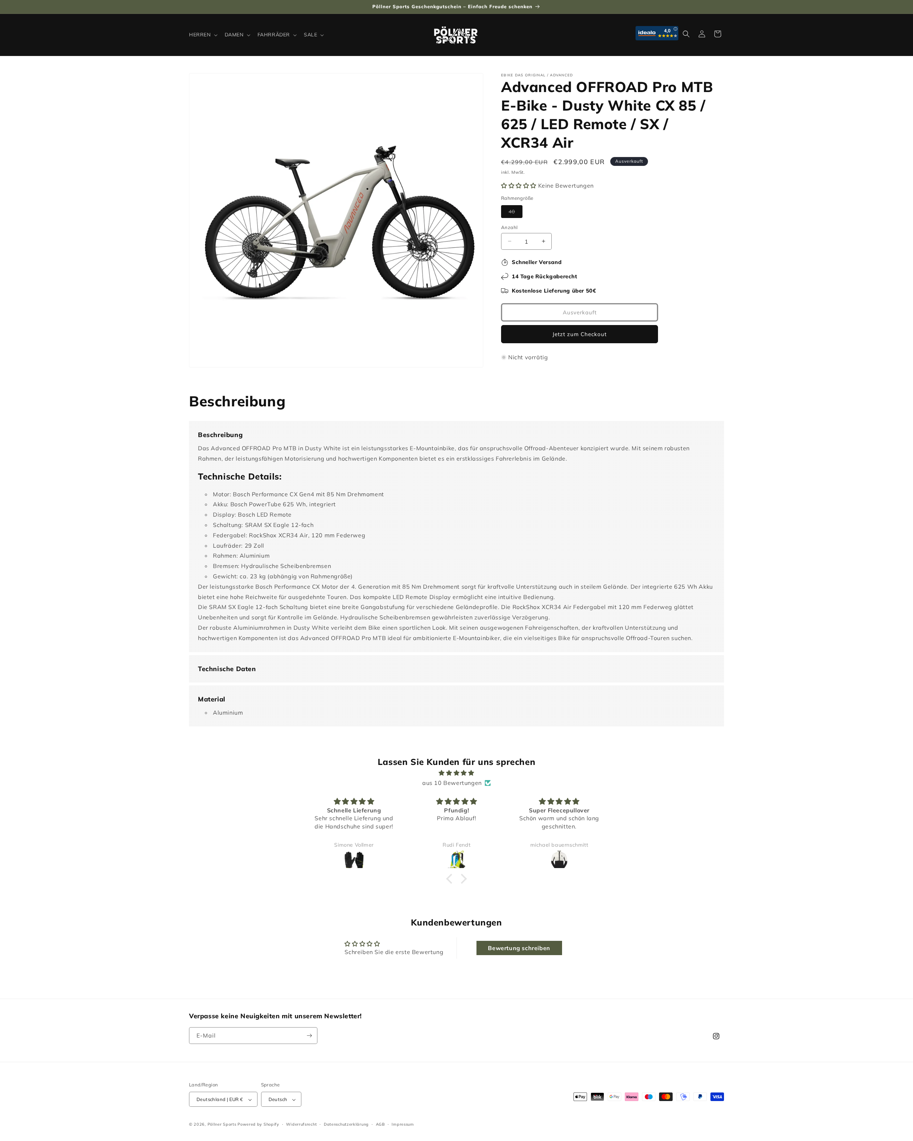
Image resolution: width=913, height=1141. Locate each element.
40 (515, 213)
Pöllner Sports (222, 1124)
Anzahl (509, 227)
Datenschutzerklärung (346, 1124)
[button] (202, 34)
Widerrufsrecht (301, 1124)
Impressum (403, 1124)
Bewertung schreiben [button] (519, 948)
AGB (380, 1124)
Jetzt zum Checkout (579, 333)
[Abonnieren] (309, 1035)
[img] (456, 773)
